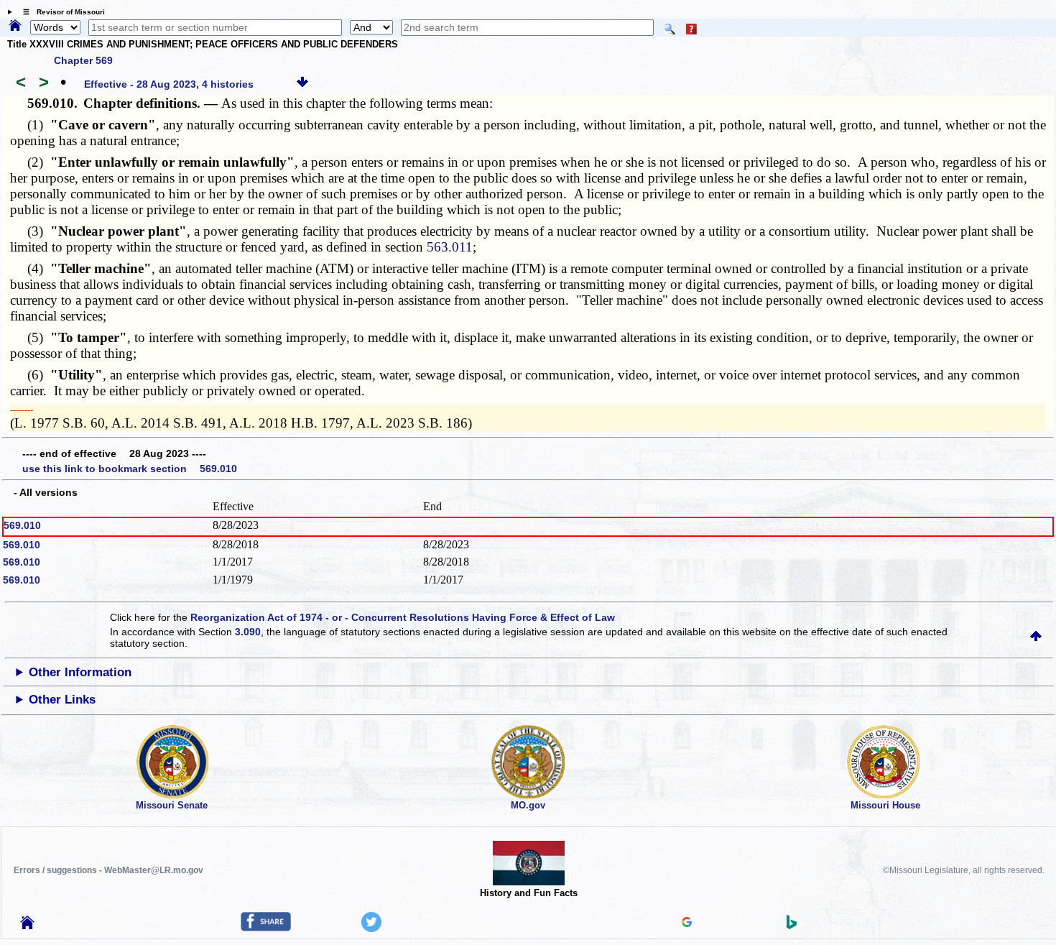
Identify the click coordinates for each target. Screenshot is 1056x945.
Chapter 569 (83, 60)
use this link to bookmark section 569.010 (129, 468)
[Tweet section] (371, 928)
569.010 (22, 525)
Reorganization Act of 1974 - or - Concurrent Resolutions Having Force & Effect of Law (402, 617)
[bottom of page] (302, 84)
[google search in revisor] (687, 923)
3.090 (248, 631)
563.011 (450, 246)
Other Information (80, 672)
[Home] (15, 26)
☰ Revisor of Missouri (60, 12)
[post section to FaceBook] (266, 928)
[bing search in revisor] (792, 925)
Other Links (62, 699)
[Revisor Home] (27, 925)
